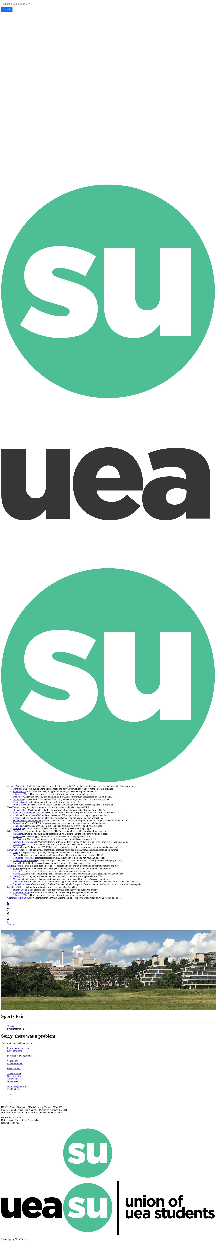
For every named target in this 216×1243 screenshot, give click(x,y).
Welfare (16, 873)
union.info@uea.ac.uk (17, 1086)
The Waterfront (20, 839)
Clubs (15, 852)
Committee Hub (20, 858)
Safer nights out (20, 847)
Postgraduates (19, 823)
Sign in (10, 924)
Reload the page (14, 1050)
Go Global (18, 844)
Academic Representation (25, 815)
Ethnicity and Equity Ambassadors (29, 812)
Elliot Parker (20, 1239)
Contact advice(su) (21, 881)
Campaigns (18, 826)
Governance (18, 799)
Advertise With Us (21, 794)
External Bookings (21, 892)
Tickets (10, 1026)
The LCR (17, 836)
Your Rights (18, 828)
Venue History (19, 802)
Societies (17, 855)
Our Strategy (19, 789)
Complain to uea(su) (22, 884)
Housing (17, 871)
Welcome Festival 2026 (24, 842)
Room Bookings (20, 863)
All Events (18, 834)
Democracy (18, 796)
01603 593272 (14, 1089)
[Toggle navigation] (8, 927)
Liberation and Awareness (25, 860)
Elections (17, 818)
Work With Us (19, 791)
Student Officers (20, 810)
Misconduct (18, 879)
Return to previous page (18, 1048)
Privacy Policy (19, 804)
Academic (17, 868)
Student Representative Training (28, 820)
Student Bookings (21, 889)
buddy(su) (17, 876)
